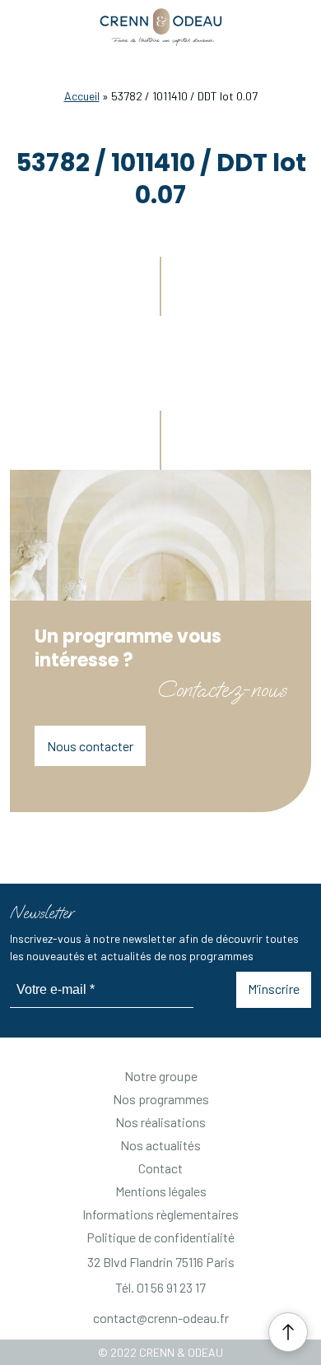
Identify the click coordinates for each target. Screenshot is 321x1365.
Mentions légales (161, 1191)
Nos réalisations (160, 1122)
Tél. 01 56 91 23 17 (160, 1287)
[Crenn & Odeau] (161, 28)
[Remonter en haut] (288, 1332)
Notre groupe (161, 1076)
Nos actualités (160, 1145)
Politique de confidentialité (160, 1237)
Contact (160, 1168)
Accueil (82, 96)
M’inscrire (274, 988)
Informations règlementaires (160, 1214)
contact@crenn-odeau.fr (161, 1318)
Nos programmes (161, 1099)
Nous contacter (90, 746)
